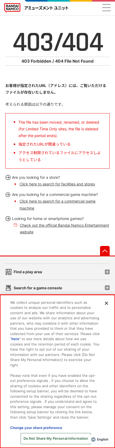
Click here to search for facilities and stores (57, 184)
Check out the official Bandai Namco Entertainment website (64, 228)
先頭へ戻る (105, 251)
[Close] (106, 303)
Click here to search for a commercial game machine (57, 204)
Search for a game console (38, 288)
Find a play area (28, 271)
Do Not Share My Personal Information (56, 438)
